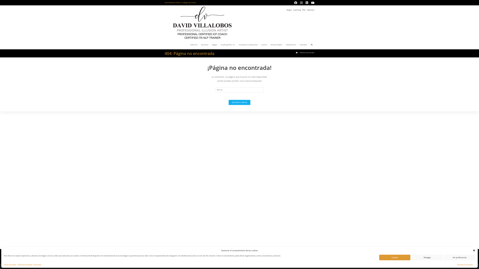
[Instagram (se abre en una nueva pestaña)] (301, 2)
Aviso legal (37, 264)
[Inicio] (297, 52)
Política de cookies (10, 264)
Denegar (427, 257)
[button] (474, 250)
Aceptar (395, 257)
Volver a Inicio (239, 102)
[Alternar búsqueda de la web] (311, 44)
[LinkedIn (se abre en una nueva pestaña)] (307, 2)
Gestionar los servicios (465, 264)
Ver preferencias (460, 257)
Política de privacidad (25, 264)
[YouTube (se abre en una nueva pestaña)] (312, 2)
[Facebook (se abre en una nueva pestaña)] (296, 2)
